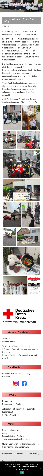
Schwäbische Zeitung (27, 99)
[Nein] (40, 469)
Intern (4, 461)
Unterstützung (34, 454)
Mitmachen (21, 454)
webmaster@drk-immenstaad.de (22, 443)
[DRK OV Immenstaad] (21, 9)
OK (22, 472)
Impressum (15, 461)
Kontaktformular (22, 446)
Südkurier (11, 99)
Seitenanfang (7, 454)
